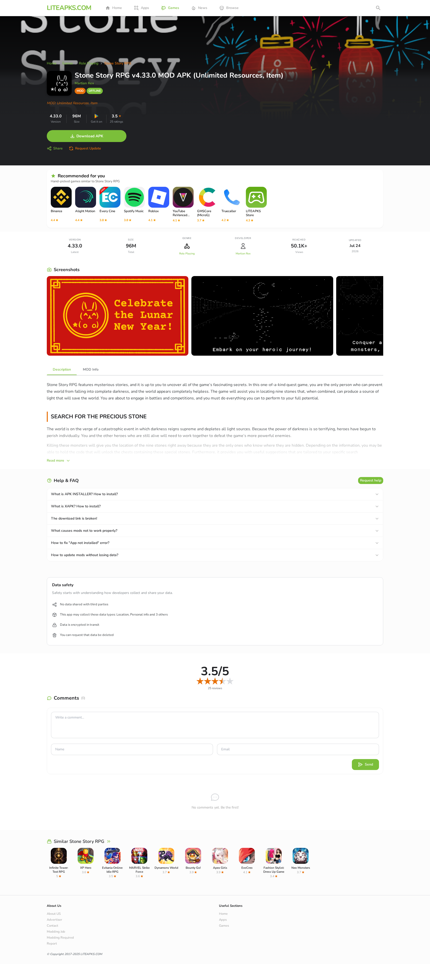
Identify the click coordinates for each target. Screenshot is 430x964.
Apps (145, 7)
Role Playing (187, 253)
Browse (232, 7)
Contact (52, 925)
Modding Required (60, 937)
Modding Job (56, 931)
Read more (55, 460)
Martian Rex (84, 83)
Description (62, 369)
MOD (80, 91)
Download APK (89, 136)
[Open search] (378, 8)
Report (52, 943)
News (202, 7)
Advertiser (54, 919)
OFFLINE (95, 91)
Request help (370, 480)
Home (117, 7)
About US (54, 914)
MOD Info (91, 369)
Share (58, 148)
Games (173, 7)
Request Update (88, 148)
